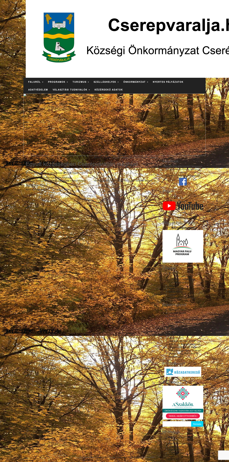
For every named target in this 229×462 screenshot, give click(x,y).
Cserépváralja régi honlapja (182, 297)
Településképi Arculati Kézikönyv (185, 347)
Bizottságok (174, 316)
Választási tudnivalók (70, 89)
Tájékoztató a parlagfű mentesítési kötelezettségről (56, 180)
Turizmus (80, 81)
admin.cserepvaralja (53, 172)
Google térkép (176, 291)
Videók (172, 294)
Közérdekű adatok (109, 89)
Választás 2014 (176, 337)
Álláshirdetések (176, 334)
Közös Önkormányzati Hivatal (183, 319)
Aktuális (172, 285)
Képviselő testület (177, 312)
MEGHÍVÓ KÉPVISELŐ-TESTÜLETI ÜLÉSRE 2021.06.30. (125, 180)
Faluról (35, 81)
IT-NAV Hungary (177, 452)
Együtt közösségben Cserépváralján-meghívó (48, 177)
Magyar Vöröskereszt (179, 443)
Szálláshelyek (105, 81)
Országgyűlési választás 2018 (183, 353)
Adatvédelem (38, 89)
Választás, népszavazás (180, 325)
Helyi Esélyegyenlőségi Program (184, 350)
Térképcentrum (176, 288)
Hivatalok (179, 322)
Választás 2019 (176, 356)
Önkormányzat (135, 81)
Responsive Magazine (127, 457)
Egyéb (75, 172)
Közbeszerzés (176, 331)
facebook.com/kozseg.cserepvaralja (182, 175)
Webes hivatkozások (185, 279)
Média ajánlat (181, 282)
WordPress (100, 457)
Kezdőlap (173, 272)
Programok (57, 81)
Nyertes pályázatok (168, 81)
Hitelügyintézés (176, 449)
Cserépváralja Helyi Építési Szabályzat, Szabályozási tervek (184, 342)
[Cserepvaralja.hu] (25, 79)
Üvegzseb (174, 328)
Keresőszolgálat (176, 446)
